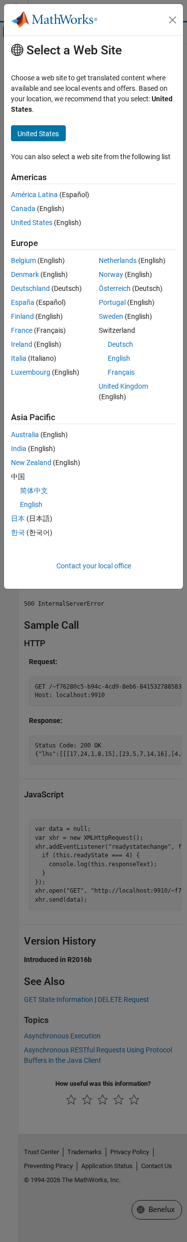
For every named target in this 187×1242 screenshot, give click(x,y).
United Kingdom (123, 386)
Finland (22, 316)
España (22, 302)
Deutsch (120, 344)
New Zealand (31, 463)
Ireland (21, 344)
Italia (18, 358)
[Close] (173, 20)
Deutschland (30, 288)
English (119, 358)
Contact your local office (93, 566)
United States (31, 223)
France (21, 330)
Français (121, 372)
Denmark (25, 274)
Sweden (111, 316)
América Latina (34, 195)
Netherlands (118, 260)
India (18, 449)
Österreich (115, 288)
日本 (18, 518)
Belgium (23, 260)
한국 (18, 532)
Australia (25, 435)
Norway (111, 274)
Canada (23, 209)
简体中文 (34, 491)
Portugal (112, 302)
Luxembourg (30, 372)
